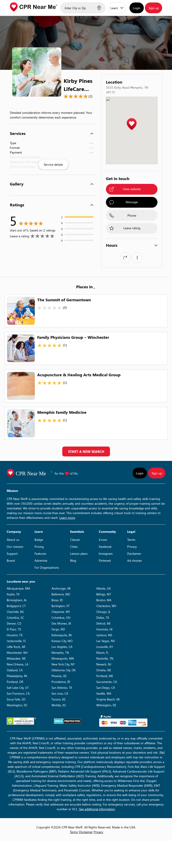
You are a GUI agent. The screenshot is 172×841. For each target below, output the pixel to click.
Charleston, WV (106, 606)
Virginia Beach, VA (108, 699)
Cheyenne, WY (61, 612)
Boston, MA (103, 600)
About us (13, 539)
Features (40, 553)
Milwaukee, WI (16, 658)
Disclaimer (134, 553)
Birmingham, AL (17, 600)
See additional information (97, 809)
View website (132, 189)
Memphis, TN (60, 652)
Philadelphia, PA (17, 676)
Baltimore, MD (61, 594)
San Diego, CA (105, 687)
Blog (73, 560)
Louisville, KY (104, 647)
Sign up (153, 8)
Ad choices (134, 560)
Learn (114, 8)
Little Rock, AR (16, 647)
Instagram (106, 553)
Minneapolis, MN (63, 658)
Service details (53, 164)
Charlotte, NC (15, 612)
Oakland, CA (15, 670)
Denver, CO (14, 623)
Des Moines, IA (61, 623)
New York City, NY (63, 664)
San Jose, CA (60, 693)
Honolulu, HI (104, 629)
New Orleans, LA (17, 664)
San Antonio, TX (62, 687)
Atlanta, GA (103, 588)
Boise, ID (57, 600)
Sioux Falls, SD (16, 699)
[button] (131, 124)
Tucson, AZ (58, 699)
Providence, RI (61, 682)
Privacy (132, 546)
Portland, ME (104, 676)
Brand (11, 560)
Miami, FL (102, 652)
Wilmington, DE (106, 705)
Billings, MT (103, 594)
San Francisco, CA (18, 693)
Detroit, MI (103, 623)
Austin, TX (13, 594)
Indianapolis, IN (62, 635)
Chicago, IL (103, 612)
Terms (131, 539)
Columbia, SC (15, 617)
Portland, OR (15, 682)
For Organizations (46, 567)
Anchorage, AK (61, 588)
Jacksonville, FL (16, 641)
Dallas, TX (102, 617)
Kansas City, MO (62, 641)
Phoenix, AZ (59, 676)
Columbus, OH (61, 617)
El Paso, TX (14, 629)
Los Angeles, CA (62, 647)
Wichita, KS (59, 705)
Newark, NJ (103, 664)
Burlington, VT (61, 606)
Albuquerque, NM (18, 588)
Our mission (15, 546)
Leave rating (131, 228)
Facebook (105, 546)
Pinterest (105, 560)
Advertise (40, 560)
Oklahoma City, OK (64, 670)
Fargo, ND (58, 629)
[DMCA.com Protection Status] (67, 721)
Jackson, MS (104, 635)
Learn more (67, 517)
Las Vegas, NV (105, 641)
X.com (103, 539)
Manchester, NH (17, 652)
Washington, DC (17, 705)
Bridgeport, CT (16, 606)
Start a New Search (86, 451)
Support (12, 553)
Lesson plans (79, 553)
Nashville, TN (104, 658)
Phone (131, 215)
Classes (75, 539)
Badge (38, 539)
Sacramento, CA (106, 682)
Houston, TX (15, 635)
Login (136, 8)
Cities (73, 546)
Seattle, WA (103, 693)
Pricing (39, 546)
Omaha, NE (103, 670)
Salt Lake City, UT (18, 687)
